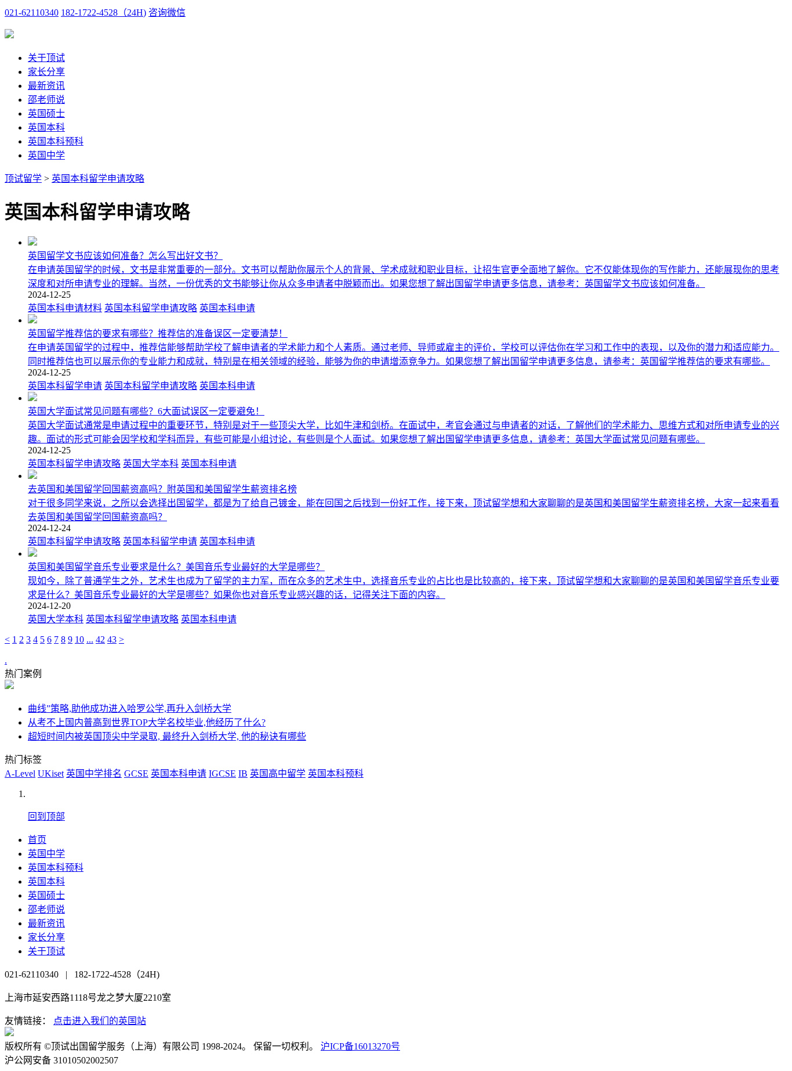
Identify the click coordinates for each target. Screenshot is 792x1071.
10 (79, 639)
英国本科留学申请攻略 (98, 178)
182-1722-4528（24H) (103, 12)
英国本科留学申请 (65, 386)
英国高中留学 (278, 773)
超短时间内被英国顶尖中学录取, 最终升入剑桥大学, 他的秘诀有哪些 (167, 736)
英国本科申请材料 (65, 308)
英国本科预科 (55, 141)
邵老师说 (46, 99)
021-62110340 (32, 12)
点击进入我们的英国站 (99, 1021)
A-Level (20, 773)
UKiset (51, 773)
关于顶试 (46, 58)
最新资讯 (46, 86)
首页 (37, 840)
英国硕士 (46, 113)
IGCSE (222, 773)
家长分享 (46, 72)
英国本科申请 (227, 308)
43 (112, 639)
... (89, 639)
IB (243, 773)
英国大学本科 (151, 463)
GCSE (136, 773)
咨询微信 (167, 12)
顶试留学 (23, 178)
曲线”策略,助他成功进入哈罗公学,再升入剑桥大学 (129, 708)
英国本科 (46, 127)
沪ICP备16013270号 (360, 1046)
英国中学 (46, 155)
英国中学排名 (94, 773)
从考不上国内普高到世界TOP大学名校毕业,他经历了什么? (147, 722)
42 (100, 639)
